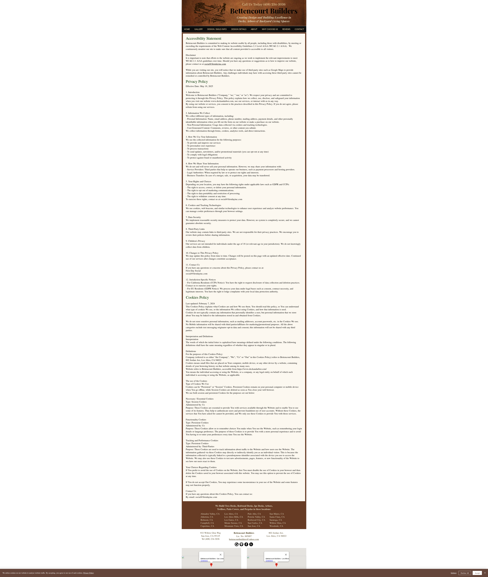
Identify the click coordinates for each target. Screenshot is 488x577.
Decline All (465, 573)
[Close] (484, 573)
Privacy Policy (88, 573)
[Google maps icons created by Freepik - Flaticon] (241, 544)
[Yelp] (251, 544)
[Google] (237, 544)
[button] (238, 29)
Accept (477, 573)
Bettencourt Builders (264, 10)
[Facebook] (246, 544)
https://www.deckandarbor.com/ (252, 368)
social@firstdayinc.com (215, 63)
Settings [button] (453, 573)
